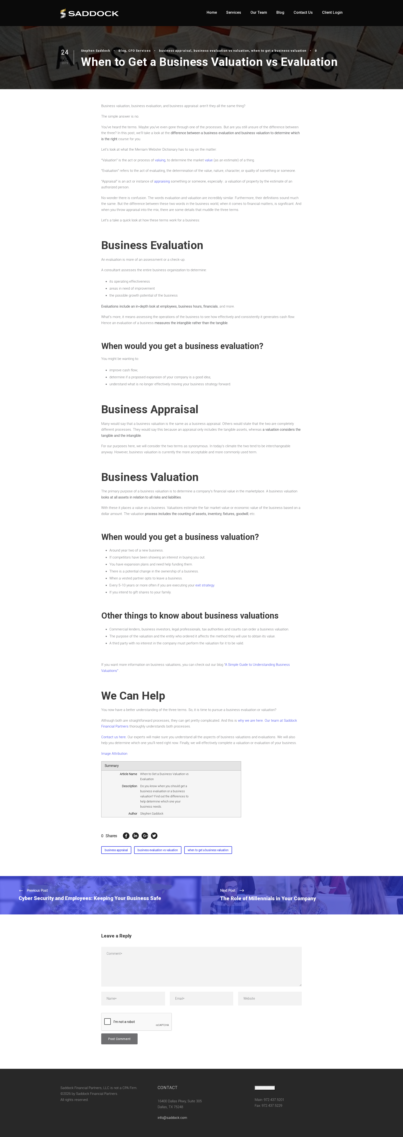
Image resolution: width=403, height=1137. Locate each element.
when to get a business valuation (278, 50)
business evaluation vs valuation (221, 50)
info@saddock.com (172, 1118)
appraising (162, 181)
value (209, 160)
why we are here (250, 720)
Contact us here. (114, 737)
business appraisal (175, 50)
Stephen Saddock (95, 50)
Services (233, 12)
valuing (160, 160)
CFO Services (139, 50)
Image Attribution (114, 753)
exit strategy (204, 585)
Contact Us (303, 12)
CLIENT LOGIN (265, 1088)
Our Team (258, 12)
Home (212, 12)
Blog (280, 12)
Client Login (332, 12)
